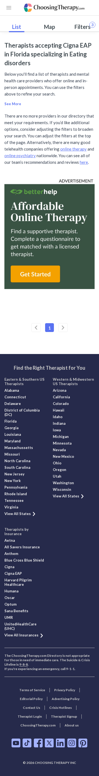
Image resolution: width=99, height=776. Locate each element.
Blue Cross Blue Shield (24, 560)
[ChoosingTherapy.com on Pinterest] (82, 743)
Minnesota (62, 443)
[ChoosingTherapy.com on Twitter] (49, 743)
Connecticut (15, 397)
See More (12, 104)
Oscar (9, 597)
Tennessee (14, 500)
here (84, 162)
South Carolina (17, 467)
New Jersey (14, 474)
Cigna (9, 567)
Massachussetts (18, 447)
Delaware (12, 403)
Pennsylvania (15, 487)
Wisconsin (62, 489)
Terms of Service (32, 690)
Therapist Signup (64, 716)
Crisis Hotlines (60, 708)
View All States (17, 513)
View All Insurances (21, 635)
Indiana (59, 423)
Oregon (59, 469)
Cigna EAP (13, 573)
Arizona (59, 390)
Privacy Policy (64, 690)
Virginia (11, 507)
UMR (8, 617)
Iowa (57, 430)
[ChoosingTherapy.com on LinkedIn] (60, 743)
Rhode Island (15, 494)
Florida (10, 421)
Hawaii (58, 410)
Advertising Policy (65, 699)
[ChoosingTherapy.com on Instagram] (71, 743)
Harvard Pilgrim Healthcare (18, 582)
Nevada (59, 450)
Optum (10, 604)
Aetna (9, 540)
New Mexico (63, 456)
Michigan (61, 436)
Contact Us (31, 708)
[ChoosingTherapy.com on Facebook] (38, 743)
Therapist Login (30, 716)
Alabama (11, 390)
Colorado (61, 403)
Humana (11, 591)
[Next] (63, 327)
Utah (57, 476)
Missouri (12, 454)
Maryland (12, 441)
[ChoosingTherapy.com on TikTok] (27, 743)
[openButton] (8, 7)
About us (72, 725)
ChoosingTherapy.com (38, 725)
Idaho (57, 417)
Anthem (11, 553)
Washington (63, 483)
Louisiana (12, 434)
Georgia (11, 428)
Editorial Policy (31, 699)
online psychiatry (20, 155)
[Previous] (36, 327)
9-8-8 (23, 664)
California (61, 397)
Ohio (57, 463)
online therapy (73, 148)
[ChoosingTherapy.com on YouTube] (16, 743)
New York (12, 480)
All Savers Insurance (22, 547)
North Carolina (17, 461)
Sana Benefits (16, 611)
